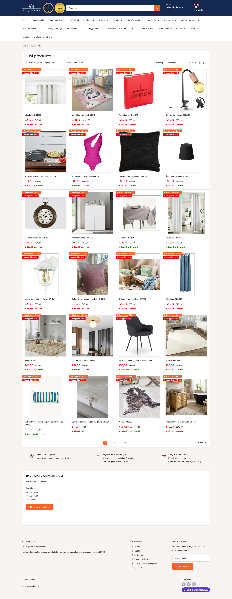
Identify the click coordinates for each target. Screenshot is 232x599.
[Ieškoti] (157, 8)
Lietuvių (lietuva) (29, 580)
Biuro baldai (72, 28)
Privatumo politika (140, 559)
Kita (132, 28)
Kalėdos (25, 37)
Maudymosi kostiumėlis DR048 (85, 176)
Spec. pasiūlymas (57, 20)
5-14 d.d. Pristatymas (43, 37)
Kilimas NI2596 (125, 422)
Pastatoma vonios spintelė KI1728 (181, 422)
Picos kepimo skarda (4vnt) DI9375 (40, 176)
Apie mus (136, 547)
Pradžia (25, 46)
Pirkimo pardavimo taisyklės (144, 563)
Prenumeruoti (182, 566)
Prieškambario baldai (31, 28)
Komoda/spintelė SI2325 (82, 238)
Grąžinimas (137, 567)
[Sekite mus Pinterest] (194, 584)
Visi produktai (36, 46)
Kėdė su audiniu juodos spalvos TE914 (136, 360)
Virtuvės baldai (133, 20)
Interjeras (87, 20)
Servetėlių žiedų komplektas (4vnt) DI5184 (90, 422)
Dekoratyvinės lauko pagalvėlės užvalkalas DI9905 (44, 423)
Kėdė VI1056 (30, 360)
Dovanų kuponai (146, 28)
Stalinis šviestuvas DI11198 (178, 115)
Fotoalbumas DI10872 (128, 115)
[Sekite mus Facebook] (184, 584)
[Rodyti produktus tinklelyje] (200, 63)
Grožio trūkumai (164, 28)
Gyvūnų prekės (91, 28)
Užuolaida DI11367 (33, 115)
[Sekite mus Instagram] (189, 584)
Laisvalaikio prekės (114, 28)
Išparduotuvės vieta (39, 507)
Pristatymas (137, 555)
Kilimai (102, 20)
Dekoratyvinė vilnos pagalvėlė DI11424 (89, 299)
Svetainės (151, 20)
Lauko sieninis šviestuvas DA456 (39, 299)
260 (125, 443)
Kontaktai (136, 551)
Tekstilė (116, 20)
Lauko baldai (38, 20)
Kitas (200, 443)
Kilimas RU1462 (173, 360)
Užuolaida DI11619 (174, 299)
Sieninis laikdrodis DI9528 (36, 238)
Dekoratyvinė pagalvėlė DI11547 (133, 176)
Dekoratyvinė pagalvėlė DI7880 (132, 299)
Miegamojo (168, 20)
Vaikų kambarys (55, 28)
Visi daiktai (74, 20)
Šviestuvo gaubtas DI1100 (177, 176)
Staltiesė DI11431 (126, 238)
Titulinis (25, 20)
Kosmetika (195, 28)
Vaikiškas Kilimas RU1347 (83, 115)
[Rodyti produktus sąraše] (204, 63)
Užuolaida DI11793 (174, 238)
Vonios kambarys (188, 20)
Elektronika (181, 28)
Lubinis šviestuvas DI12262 (84, 360)
